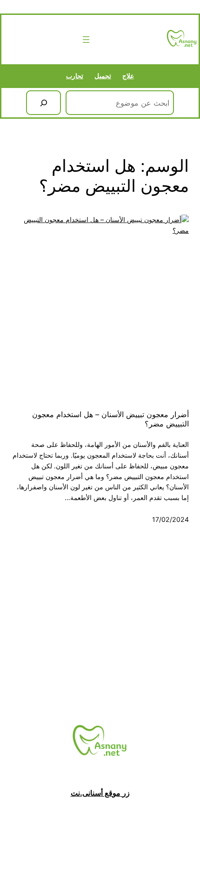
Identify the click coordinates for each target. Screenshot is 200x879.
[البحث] (43, 102)
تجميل (102, 76)
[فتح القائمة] (86, 39)
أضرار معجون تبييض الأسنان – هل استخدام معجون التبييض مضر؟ (110, 419)
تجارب (74, 76)
